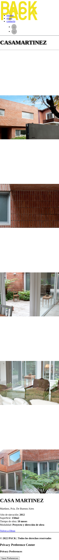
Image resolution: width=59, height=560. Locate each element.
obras (9, 18)
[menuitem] (33, 21)
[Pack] (29, 5)
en (14, 31)
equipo (10, 15)
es (14, 27)
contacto (11, 21)
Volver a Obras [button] (7, 530)
